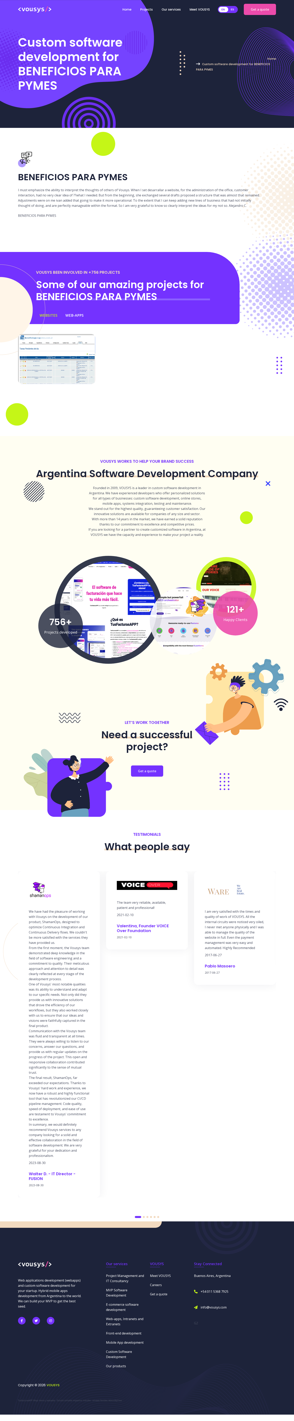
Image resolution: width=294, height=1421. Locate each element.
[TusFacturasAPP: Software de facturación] (108, 609)
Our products (116, 1366)
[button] (138, 1217)
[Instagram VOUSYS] (50, 1320)
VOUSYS (53, 1385)
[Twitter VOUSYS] (36, 1320)
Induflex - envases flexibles (95, 1400)
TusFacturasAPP (25, 1400)
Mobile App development (125, 1342)
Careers (156, 1285)
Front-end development (123, 1333)
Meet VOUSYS (200, 9)
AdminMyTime (115, 1400)
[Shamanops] (183, 620)
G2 (196, 1323)
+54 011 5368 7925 (214, 1291)
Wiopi (35, 1400)
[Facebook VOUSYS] (22, 1320)
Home (126, 9)
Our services (171, 9)
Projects (146, 9)
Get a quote (260, 9)
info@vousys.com (214, 1307)
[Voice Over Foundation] (226, 586)
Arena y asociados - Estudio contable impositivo (60, 1400)
